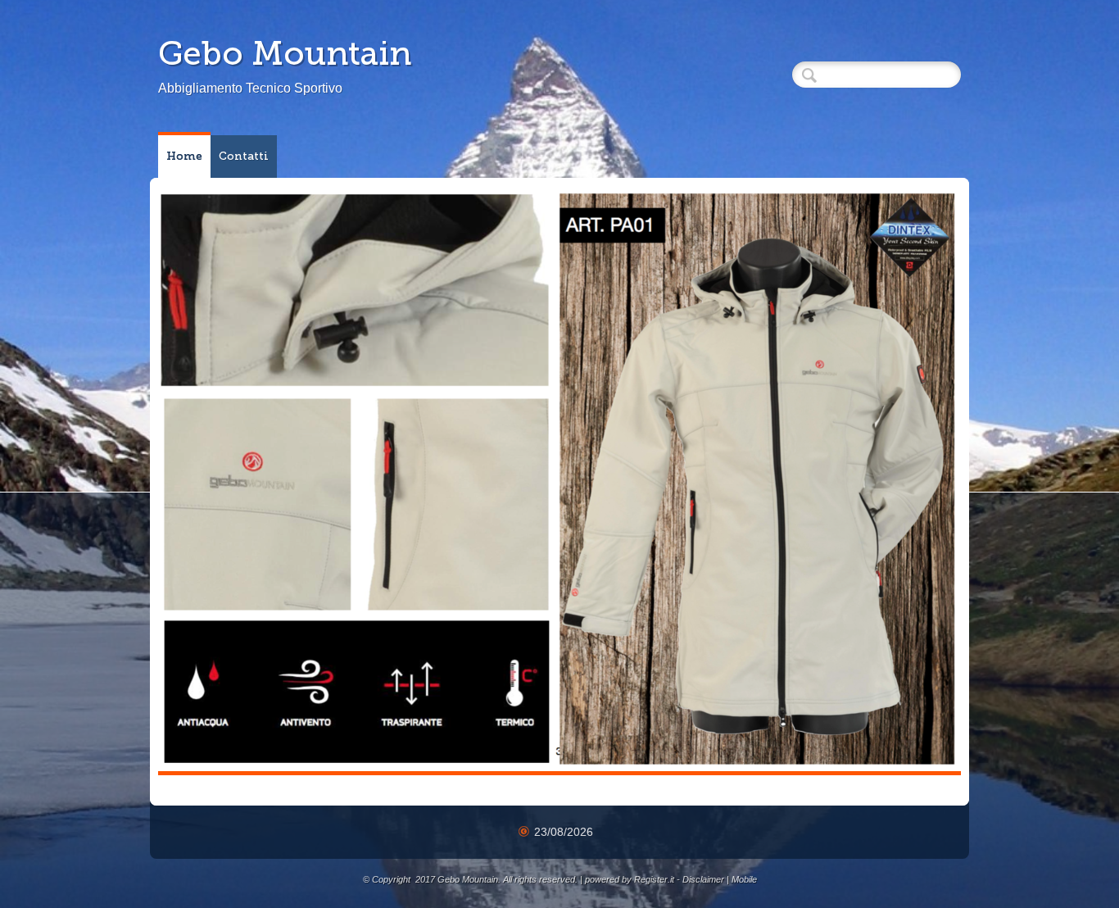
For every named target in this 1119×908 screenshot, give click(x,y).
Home (184, 156)
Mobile (744, 879)
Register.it (654, 879)
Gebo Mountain (284, 53)
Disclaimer (703, 879)
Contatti (244, 156)
